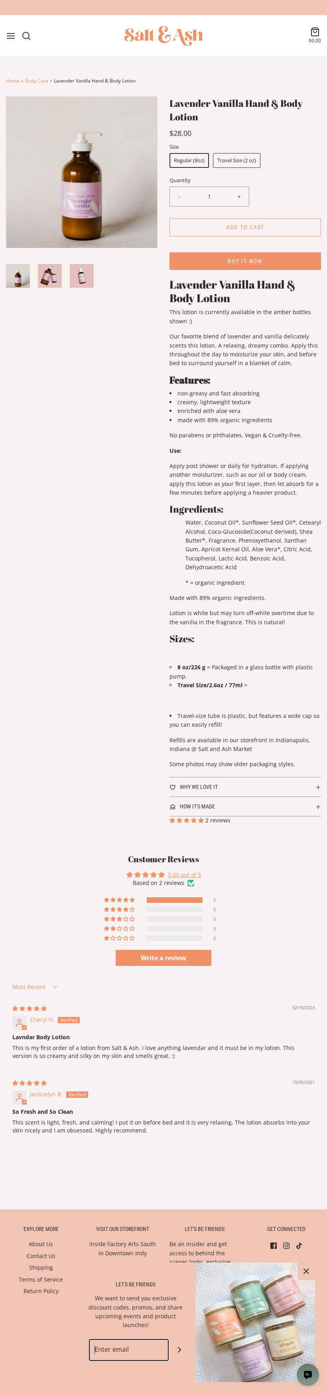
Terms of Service (41, 1279)
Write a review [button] (163, 958)
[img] (29, 1008)
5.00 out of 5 (184, 875)
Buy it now (245, 261)
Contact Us (41, 1256)
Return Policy (41, 1291)
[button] (18, 276)
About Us (41, 1244)
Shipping (41, 1267)
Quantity (180, 180)
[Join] (180, 1350)
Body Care (36, 80)
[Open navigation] (11, 36)
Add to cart (245, 227)
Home (13, 80)
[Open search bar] (29, 36)
